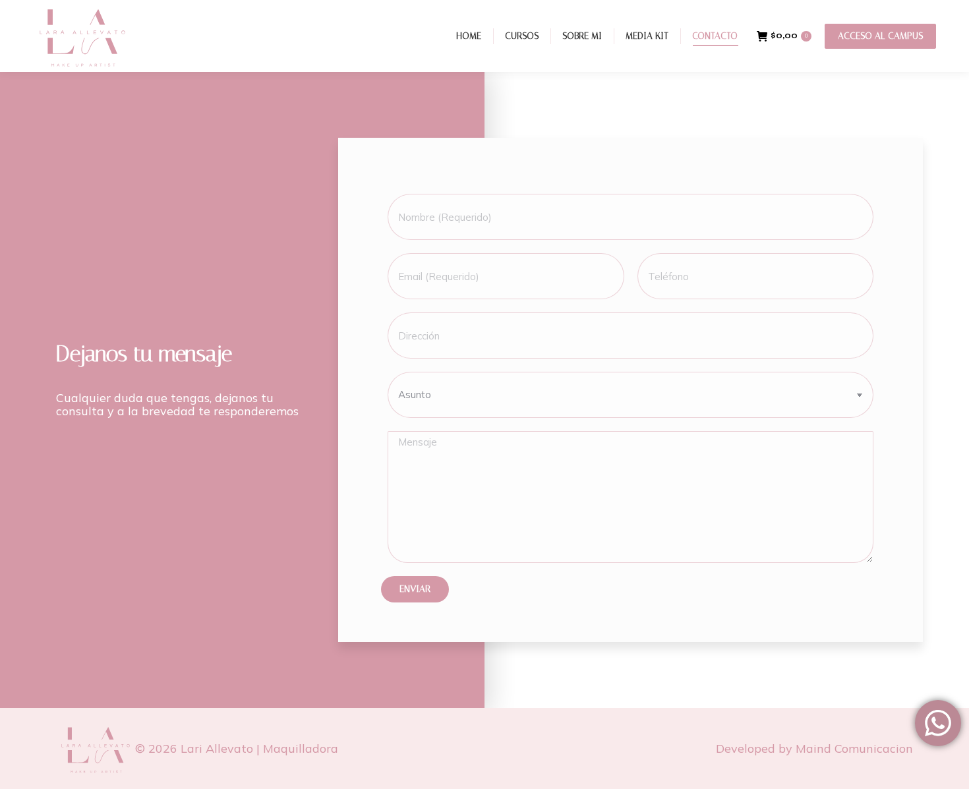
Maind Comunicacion (854, 748)
